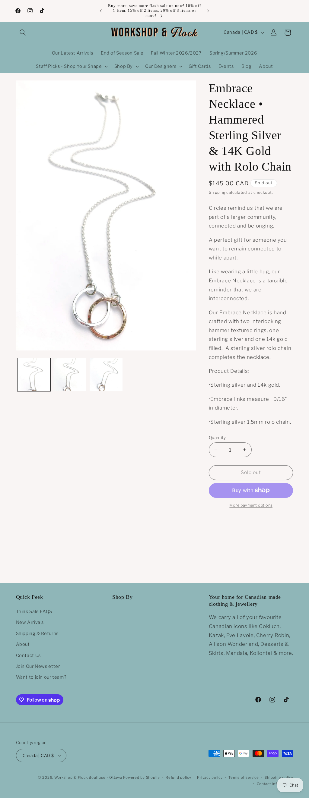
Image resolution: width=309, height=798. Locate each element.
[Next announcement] (208, 11)
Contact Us (28, 655)
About (23, 644)
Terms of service (243, 777)
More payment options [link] (250, 505)
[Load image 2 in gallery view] (69, 374)
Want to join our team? (41, 677)
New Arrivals (30, 622)
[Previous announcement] (100, 11)
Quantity (217, 437)
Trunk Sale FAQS (34, 611)
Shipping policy (279, 777)
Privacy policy (209, 777)
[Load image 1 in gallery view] (34, 374)
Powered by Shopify (141, 777)
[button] (23, 32)
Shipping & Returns (37, 633)
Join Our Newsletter (38, 666)
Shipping (217, 192)
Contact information (275, 784)
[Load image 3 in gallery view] (106, 374)
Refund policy (178, 777)
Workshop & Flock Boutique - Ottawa (88, 777)
